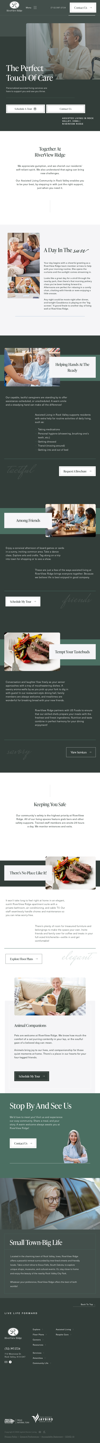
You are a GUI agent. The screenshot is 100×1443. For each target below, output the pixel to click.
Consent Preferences (29, 1436)
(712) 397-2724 (58, 7)
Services (37, 1353)
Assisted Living (63, 1329)
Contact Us (80, 8)
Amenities (38, 1358)
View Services (79, 752)
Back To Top (87, 1304)
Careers (37, 1339)
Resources (38, 1344)
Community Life (40, 1363)
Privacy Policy (11, 1436)
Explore (36, 1329)
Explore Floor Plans (21, 959)
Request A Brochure (75, 471)
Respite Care (62, 1334)
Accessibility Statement (52, 1436)
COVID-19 (69, 1436)
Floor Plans (38, 1334)
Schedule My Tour (20, 601)
